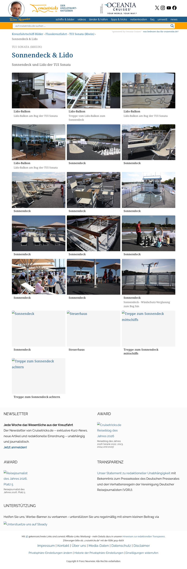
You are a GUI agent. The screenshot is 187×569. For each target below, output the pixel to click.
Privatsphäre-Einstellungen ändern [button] (50, 553)
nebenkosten (138, 19)
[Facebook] (174, 8)
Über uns (79, 546)
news (174, 19)
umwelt (162, 19)
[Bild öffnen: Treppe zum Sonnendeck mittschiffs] (148, 328)
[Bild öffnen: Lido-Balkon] (38, 90)
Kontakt (63, 546)
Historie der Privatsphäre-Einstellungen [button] (98, 553)
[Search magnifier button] (172, 25)
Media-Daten (99, 546)
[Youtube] (169, 8)
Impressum (46, 546)
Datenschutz (121, 546)
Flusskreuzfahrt (56, 34)
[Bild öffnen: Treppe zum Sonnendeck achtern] (38, 376)
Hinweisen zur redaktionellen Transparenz (144, 536)
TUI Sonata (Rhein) (81, 34)
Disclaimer (141, 546)
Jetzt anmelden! (15, 447)
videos (82, 19)
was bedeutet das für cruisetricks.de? (160, 31)
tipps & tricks (119, 19)
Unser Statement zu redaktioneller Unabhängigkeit (133, 473)
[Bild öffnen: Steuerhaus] (93, 328)
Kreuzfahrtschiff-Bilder (27, 34)
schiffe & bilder (65, 19)
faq (152, 19)
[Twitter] (157, 8)
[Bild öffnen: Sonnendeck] (93, 142)
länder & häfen (98, 19)
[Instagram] (163, 8)
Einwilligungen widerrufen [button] (141, 553)
